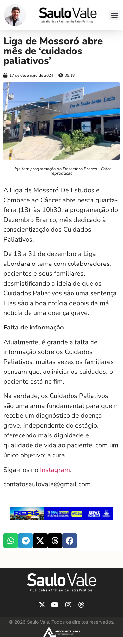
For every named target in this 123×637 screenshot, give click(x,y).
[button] (114, 15)
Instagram (55, 469)
